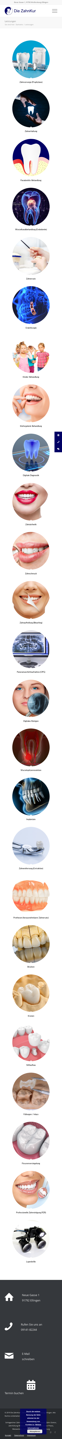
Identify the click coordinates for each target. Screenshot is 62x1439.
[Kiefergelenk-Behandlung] (31, 403)
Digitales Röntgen (31, 721)
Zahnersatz (31, 279)
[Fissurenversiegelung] (31, 1141)
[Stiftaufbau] (31, 1042)
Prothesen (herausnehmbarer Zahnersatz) (31, 918)
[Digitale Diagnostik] (31, 452)
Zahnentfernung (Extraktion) (31, 869)
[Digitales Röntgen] (31, 698)
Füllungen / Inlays (31, 1114)
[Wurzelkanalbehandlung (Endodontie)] (31, 207)
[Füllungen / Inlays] (31, 1091)
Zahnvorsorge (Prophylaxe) (31, 82)
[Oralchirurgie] (31, 305)
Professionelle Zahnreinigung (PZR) (31, 1213)
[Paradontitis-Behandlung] (31, 157)
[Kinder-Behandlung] (31, 354)
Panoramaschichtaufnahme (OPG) (31, 672)
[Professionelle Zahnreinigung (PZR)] (31, 1190)
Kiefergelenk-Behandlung (31, 426)
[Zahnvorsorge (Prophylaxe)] (31, 59)
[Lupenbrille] (31, 1239)
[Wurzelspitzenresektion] (31, 747)
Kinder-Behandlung (31, 377)
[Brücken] (31, 944)
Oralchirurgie (31, 328)
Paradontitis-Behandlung (30, 181)
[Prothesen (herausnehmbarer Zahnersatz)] (31, 895)
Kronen (31, 1016)
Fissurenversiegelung (31, 1164)
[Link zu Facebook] (55, 1432)
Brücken (30, 967)
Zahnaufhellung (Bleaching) (31, 623)
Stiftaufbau (31, 1065)
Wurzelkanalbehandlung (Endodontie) (31, 230)
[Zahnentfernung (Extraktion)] (31, 846)
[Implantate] (31, 796)
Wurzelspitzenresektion (31, 770)
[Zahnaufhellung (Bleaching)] (31, 600)
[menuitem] (8, 1435)
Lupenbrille (31, 1262)
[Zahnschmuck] (31, 551)
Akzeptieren (35, 1431)
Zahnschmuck (31, 574)
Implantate (31, 819)
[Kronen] (31, 993)
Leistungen (10, 21)
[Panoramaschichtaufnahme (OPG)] (31, 649)
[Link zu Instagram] (50, 1432)
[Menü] (53, 11)
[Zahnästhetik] (31, 502)
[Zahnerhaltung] (31, 108)
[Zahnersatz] (31, 256)
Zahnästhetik (31, 525)
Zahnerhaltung (31, 131)
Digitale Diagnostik (31, 476)
